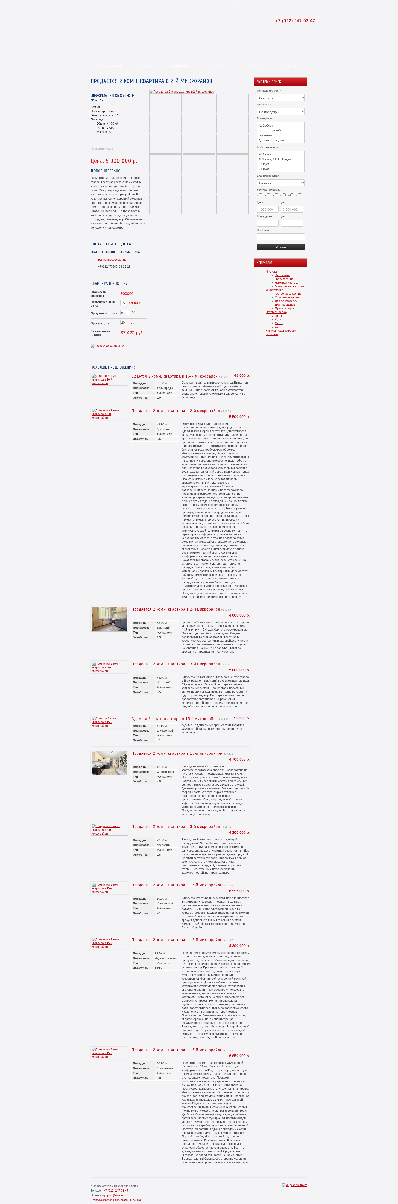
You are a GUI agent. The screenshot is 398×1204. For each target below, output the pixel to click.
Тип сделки (264, 104)
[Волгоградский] (280, 130)
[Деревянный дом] (280, 139)
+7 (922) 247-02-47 (295, 20)
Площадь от (264, 216)
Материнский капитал (289, 286)
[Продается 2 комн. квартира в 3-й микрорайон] (109, 671)
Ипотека (145, 67)
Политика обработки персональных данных (116, 1199)
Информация (274, 290)
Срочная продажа (268, 175)
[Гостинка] (280, 135)
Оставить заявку (276, 312)
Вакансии (254, 67)
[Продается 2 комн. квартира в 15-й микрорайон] (109, 892)
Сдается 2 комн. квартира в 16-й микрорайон (174, 376)
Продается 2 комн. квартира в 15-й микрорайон (176, 885)
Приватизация (284, 308)
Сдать (279, 327)
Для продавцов (285, 304)
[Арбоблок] (280, 125)
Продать (280, 315)
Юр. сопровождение (288, 293)
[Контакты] (248, 4)
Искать (281, 246)
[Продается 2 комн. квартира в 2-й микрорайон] (182, 91)
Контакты (290, 67)
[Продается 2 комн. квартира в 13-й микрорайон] (109, 773)
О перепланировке (287, 297)
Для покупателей (286, 301)
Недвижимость (109, 67)
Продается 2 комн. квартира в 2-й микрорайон (175, 411)
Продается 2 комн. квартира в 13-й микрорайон (176, 753)
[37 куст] (280, 163)
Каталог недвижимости (281, 330)
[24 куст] (280, 168)
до (283, 202)
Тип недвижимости (269, 90)
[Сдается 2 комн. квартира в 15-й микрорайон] (109, 725)
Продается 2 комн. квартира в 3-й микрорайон (175, 664)
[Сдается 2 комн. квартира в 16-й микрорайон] (109, 383)
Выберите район (267, 147)
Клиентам (181, 67)
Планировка (264, 118)
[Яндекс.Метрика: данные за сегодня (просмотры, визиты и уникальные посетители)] (294, 1185)
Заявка (217, 67)
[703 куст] (280, 154)
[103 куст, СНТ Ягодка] (280, 159)
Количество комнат (269, 189)
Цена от (261, 202)
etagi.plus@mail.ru (112, 1195)
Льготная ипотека (286, 282)
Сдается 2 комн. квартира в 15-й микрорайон (174, 719)
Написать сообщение (112, 259)
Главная (236, 5)
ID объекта (263, 230)
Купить (279, 319)
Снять (279, 323)
